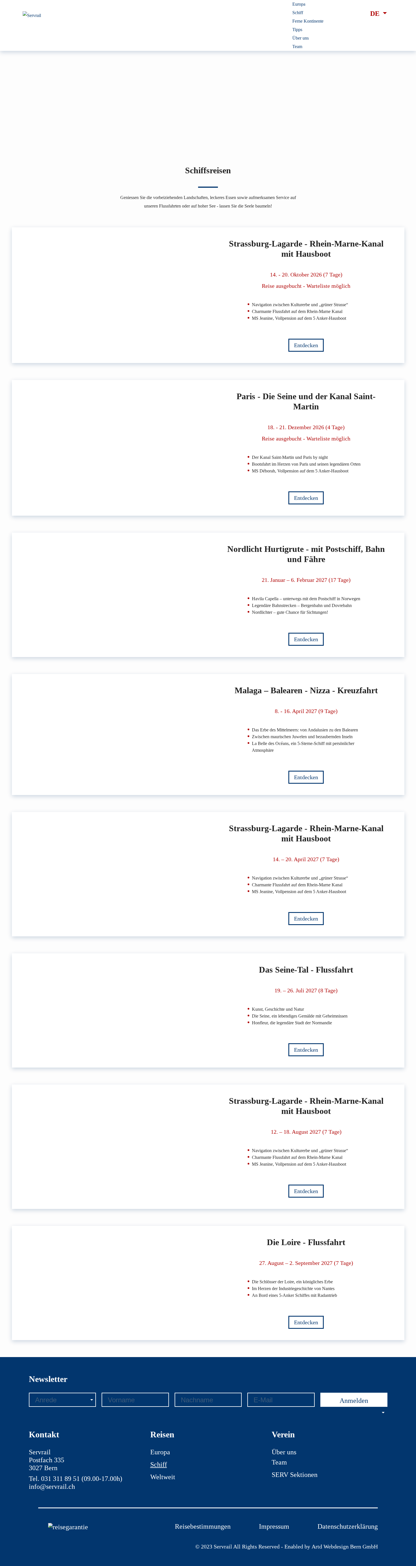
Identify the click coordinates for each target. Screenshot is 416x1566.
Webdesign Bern (342, 1546)
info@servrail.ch (52, 1486)
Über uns (284, 1452)
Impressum (274, 1526)
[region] (208, 74)
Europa (160, 1452)
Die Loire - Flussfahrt (306, 1242)
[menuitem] (298, 4)
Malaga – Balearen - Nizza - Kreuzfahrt (306, 690)
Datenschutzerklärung (348, 1526)
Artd (317, 1546)
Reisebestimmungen (203, 1526)
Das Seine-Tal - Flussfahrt (306, 969)
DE (375, 13)
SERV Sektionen (295, 1474)
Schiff (158, 1464)
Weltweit (162, 1477)
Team (279, 1462)
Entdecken (306, 345)
